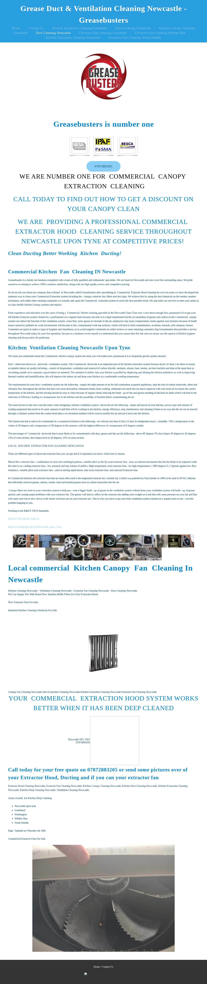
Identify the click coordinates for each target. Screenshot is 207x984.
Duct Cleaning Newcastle (53, 33)
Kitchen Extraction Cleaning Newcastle (73, 37)
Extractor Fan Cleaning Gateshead (103, 33)
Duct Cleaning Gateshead (133, 28)
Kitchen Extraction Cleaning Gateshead (79, 28)
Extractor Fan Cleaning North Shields (135, 37)
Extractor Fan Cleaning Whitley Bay (160, 33)
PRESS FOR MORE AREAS (23, 519)
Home (16, 28)
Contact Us (36, 28)
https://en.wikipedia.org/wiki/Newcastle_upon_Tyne (34, 526)
